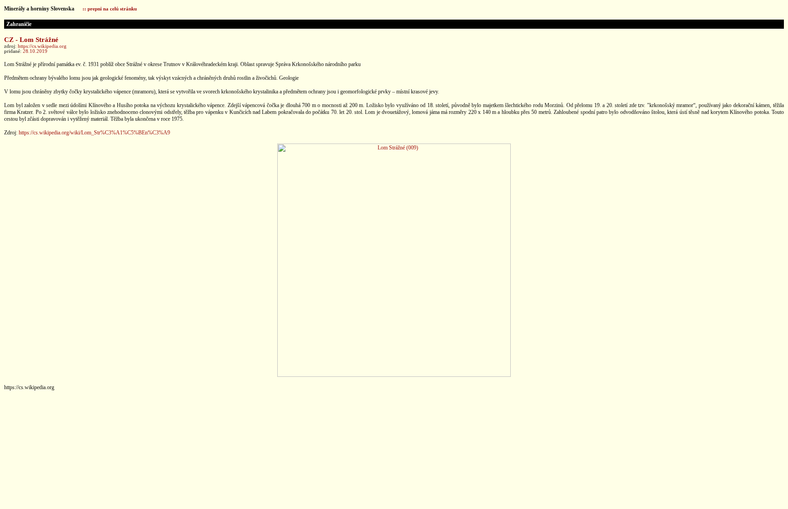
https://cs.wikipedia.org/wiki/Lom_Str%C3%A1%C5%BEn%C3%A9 (94, 132)
